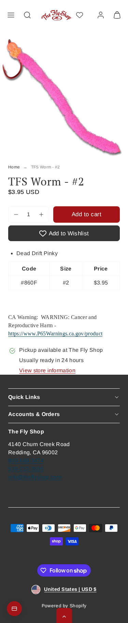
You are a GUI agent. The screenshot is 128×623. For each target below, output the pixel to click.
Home (14, 167)
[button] (11, 15)
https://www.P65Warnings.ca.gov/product (55, 333)
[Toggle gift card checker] (14, 608)
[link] (101, 15)
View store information (47, 370)
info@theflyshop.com (34, 477)
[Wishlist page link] (79, 15)
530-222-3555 (26, 469)
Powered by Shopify (64, 605)
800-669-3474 (26, 460)
